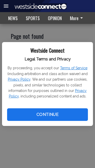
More (74, 18)
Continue (47, 114)
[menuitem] (78, 18)
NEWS (13, 18)
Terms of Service (73, 68)
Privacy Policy (19, 79)
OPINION (55, 18)
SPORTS (33, 18)
